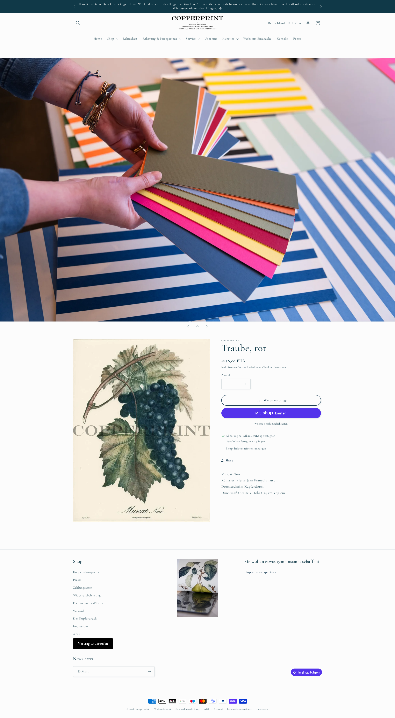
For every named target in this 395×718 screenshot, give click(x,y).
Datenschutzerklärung (88, 603)
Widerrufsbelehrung (87, 595)
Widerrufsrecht (162, 708)
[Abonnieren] (149, 671)
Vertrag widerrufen (93, 643)
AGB (207, 708)
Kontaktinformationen (239, 708)
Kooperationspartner (87, 572)
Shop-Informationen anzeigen (246, 448)
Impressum (80, 626)
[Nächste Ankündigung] (320, 6)
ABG (76, 634)
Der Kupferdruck (85, 619)
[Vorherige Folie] (188, 326)
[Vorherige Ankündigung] (74, 6)
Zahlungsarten (83, 587)
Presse (77, 580)
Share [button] (229, 460)
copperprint (142, 708)
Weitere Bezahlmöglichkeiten (271, 423)
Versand (243, 367)
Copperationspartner (260, 572)
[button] (78, 23)
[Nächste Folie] (206, 326)
